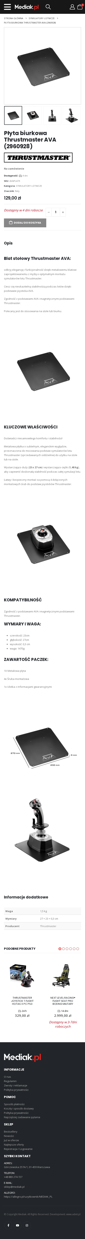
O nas (7, 1077)
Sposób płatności (14, 1104)
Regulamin (10, 1081)
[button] (7, 7)
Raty (17, 190)
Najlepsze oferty (14, 1144)
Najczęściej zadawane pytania (22, 1117)
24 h (24, 1011)
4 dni (25, 175)
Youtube (18, 1225)
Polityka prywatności (16, 1090)
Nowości (9, 1136)
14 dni (64, 1011)
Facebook (8, 1225)
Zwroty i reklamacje (15, 1085)
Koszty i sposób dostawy (19, 1108)
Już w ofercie (11, 1140)
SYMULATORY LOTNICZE (29, 185)
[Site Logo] (27, 7)
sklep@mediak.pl (14, 1187)
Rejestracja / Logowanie (18, 1149)
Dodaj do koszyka (27, 223)
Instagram (27, 1225)
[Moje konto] (72, 6)
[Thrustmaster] (38, 157)
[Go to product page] (22, 976)
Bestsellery (10, 1131)
